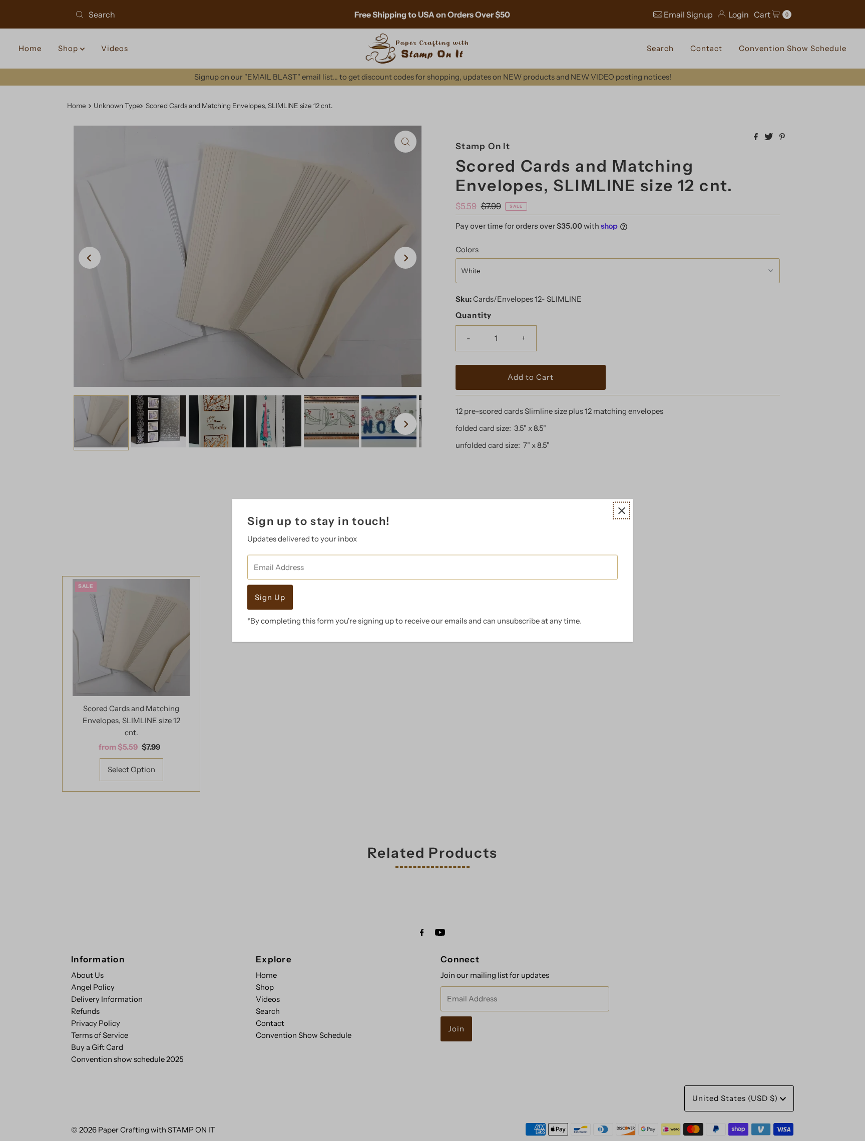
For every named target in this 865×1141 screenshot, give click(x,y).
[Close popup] (621, 510)
